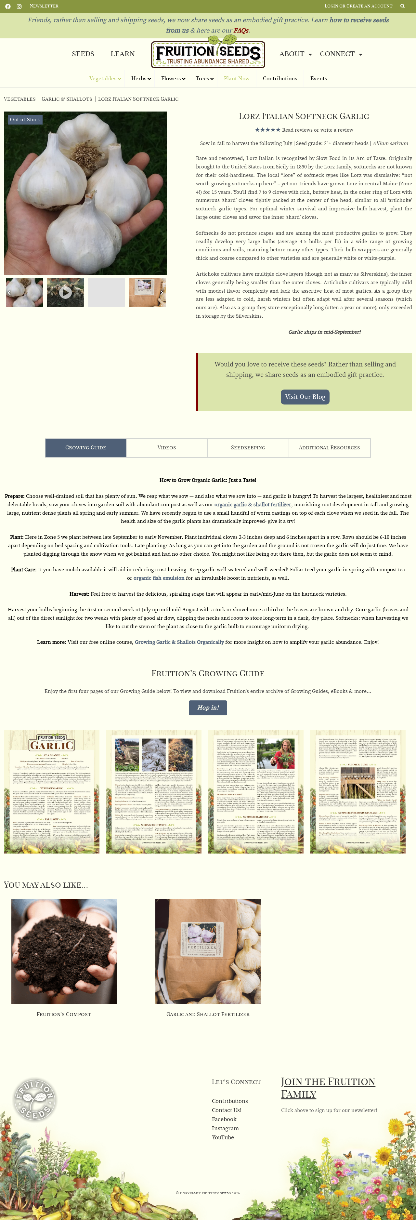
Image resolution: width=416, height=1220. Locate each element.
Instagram (19, 5)
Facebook (8, 5)
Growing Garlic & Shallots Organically (179, 642)
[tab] (86, 448)
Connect (337, 54)
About (292, 54)
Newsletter (44, 6)
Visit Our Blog (305, 397)
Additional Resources (329, 447)
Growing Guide (85, 447)
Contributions (230, 1101)
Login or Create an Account (359, 6)
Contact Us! (226, 1110)
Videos (167, 447)
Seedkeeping (248, 447)
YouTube (223, 1138)
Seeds (83, 54)
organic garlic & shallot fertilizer (252, 504)
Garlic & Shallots (67, 99)
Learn (122, 54)
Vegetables (20, 99)
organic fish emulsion (159, 578)
